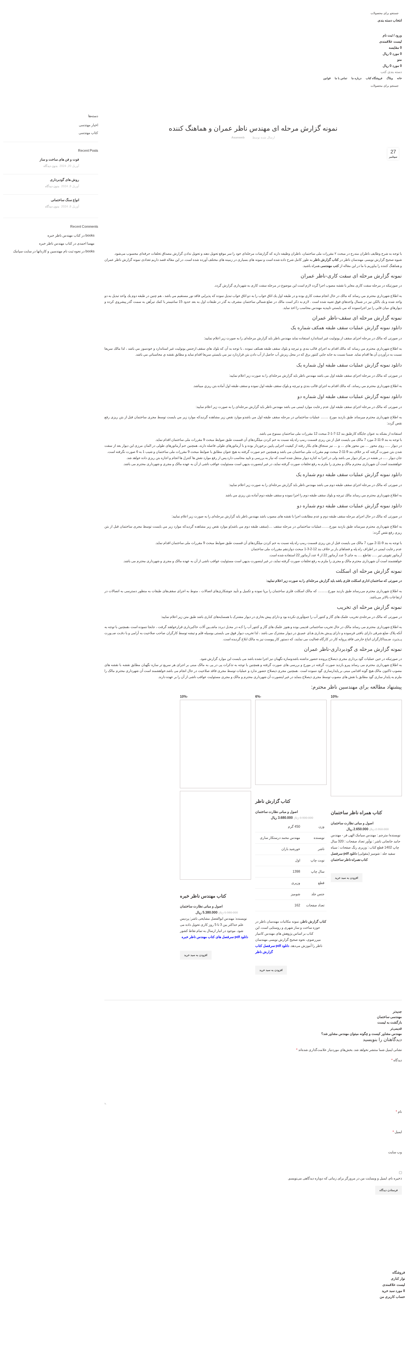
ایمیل (397, 1132)
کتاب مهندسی (379, 111)
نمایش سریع (336, 887)
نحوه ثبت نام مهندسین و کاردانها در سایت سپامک (47, 251)
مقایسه (194, 1234)
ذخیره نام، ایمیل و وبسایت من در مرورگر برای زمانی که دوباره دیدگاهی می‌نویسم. (345, 1178)
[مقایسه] (336, 804)
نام (399, 1111)
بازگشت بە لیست (389, 1022)
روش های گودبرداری (64, 179)
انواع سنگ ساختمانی (65, 200)
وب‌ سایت (395, 1152)
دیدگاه (396, 1060)
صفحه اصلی (396, 111)
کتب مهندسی (329, 266)
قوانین (195, 1242)
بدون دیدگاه (50, 166)
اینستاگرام (192, 1218)
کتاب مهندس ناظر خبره (203, 896)
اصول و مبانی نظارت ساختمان (352, 823)
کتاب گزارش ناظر (326, 259)
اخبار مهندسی (88, 125)
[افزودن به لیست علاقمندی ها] (336, 868)
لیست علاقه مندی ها (184, 1226)
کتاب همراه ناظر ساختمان (356, 812)
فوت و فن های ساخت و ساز (59, 159)
